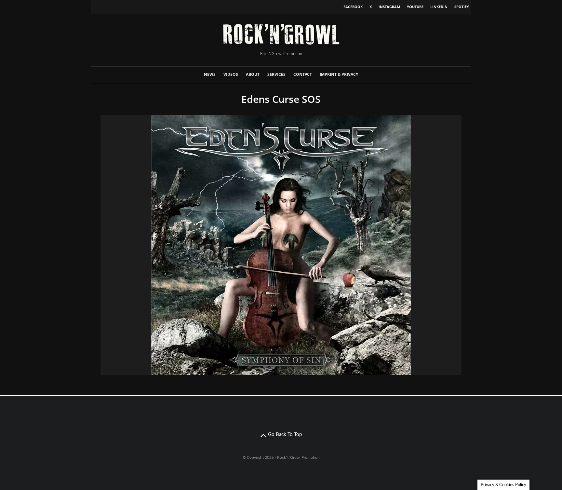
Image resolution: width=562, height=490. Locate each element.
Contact (302, 74)
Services (276, 74)
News (210, 74)
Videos (230, 74)
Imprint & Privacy (339, 74)
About (253, 74)
